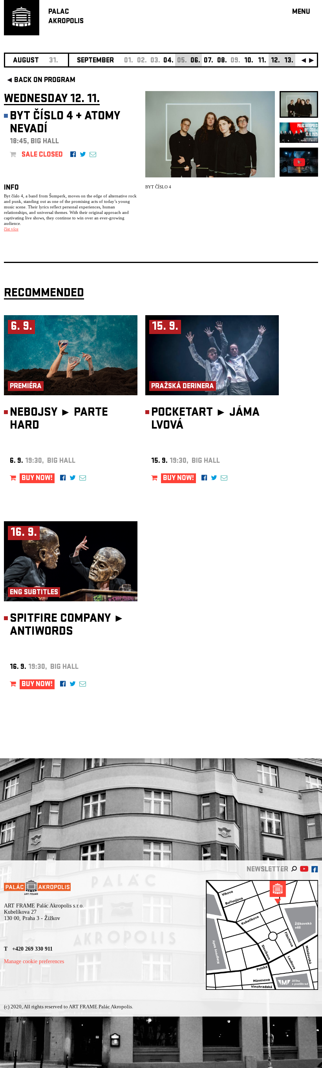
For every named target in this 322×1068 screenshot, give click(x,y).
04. (168, 61)
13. (288, 61)
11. (262, 61)
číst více (11, 228)
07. (208, 61)
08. (222, 61)
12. (275, 61)
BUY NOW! (37, 478)
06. (195, 61)
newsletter (267, 869)
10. (248, 61)
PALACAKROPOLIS (66, 17)
